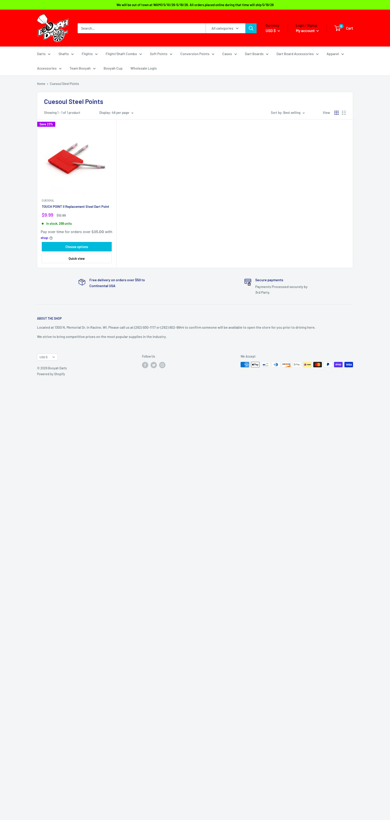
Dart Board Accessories (295, 54)
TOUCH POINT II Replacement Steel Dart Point (75, 206)
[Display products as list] (344, 113)
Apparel (333, 54)
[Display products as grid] (336, 113)
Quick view (77, 258)
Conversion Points (194, 54)
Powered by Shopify (51, 374)
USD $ (43, 357)
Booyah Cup (113, 68)
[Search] (251, 28)
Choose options (76, 247)
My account (305, 30)
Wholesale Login (143, 68)
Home (41, 84)
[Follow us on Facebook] (145, 365)
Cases (227, 54)
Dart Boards (254, 54)
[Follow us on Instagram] (162, 365)
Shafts (63, 54)
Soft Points (158, 54)
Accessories (47, 68)
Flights (87, 54)
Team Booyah (80, 68)
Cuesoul (48, 200)
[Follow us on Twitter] (154, 365)
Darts (41, 54)
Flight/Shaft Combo (121, 54)
